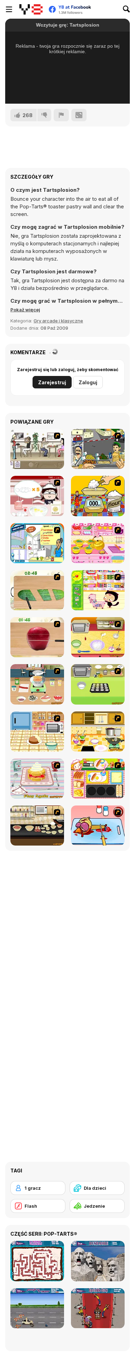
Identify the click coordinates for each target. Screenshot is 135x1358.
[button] (25, 309)
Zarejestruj (52, 382)
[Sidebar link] (9, 9)
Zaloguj (88, 382)
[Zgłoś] (61, 115)
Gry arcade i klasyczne (58, 320)
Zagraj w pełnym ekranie (67, 89)
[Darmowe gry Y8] (31, 9)
